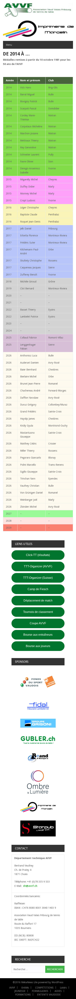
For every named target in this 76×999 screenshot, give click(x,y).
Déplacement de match (38, 600)
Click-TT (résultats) (38, 555)
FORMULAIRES (40, 991)
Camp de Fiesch (38, 589)
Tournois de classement (38, 611)
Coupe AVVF (38, 623)
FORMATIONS (23, 994)
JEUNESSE (19, 991)
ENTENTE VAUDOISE (49, 994)
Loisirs (63, 987)
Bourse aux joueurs (38, 646)
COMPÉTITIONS (44, 987)
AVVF (12, 987)
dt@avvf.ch (30, 885)
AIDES (58, 991)
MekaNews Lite (29, 982)
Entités (25, 987)
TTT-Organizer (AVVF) (38, 566)
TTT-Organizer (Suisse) (38, 577)
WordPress (57, 982)
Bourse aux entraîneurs (37, 634)
